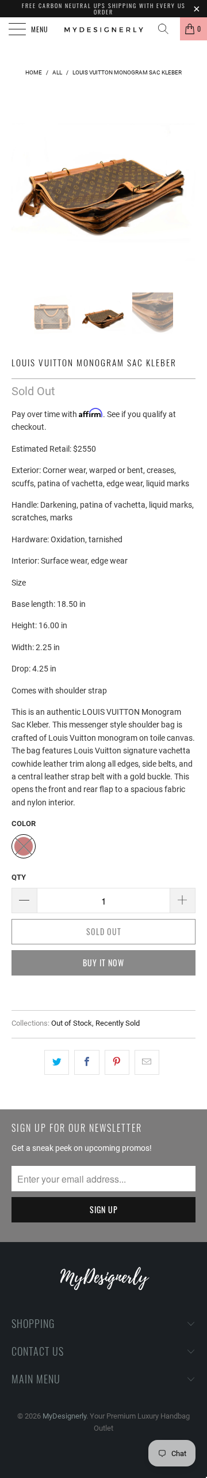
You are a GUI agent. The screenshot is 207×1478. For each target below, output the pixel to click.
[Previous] (22, 183)
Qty (19, 877)
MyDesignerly (64, 1416)
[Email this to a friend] (147, 1062)
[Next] (184, 183)
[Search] (167, 29)
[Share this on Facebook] (86, 1062)
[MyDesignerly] (103, 28)
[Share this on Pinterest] (117, 1062)
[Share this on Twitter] (56, 1062)
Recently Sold (117, 1023)
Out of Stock (71, 1023)
